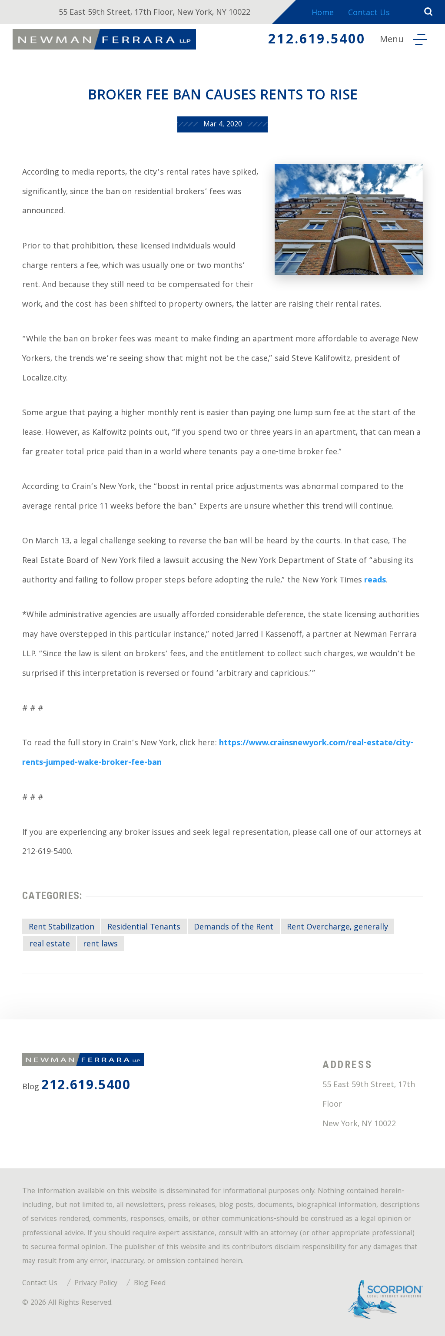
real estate (50, 944)
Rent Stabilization (61, 927)
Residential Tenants (143, 927)
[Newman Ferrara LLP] (104, 39)
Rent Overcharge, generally (337, 927)
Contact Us (369, 13)
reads (375, 581)
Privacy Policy (95, 1283)
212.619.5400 (316, 41)
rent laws (100, 944)
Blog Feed (150, 1283)
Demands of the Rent (233, 927)
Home (323, 13)
